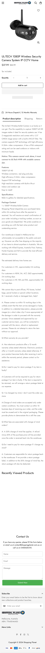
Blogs (4, 651)
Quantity (5, 77)
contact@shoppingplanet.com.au (27, 545)
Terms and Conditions (10, 635)
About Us (5, 631)
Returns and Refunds (9, 643)
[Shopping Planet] (22, 3)
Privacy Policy (7, 639)
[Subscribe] (40, 606)
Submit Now (22, 582)
